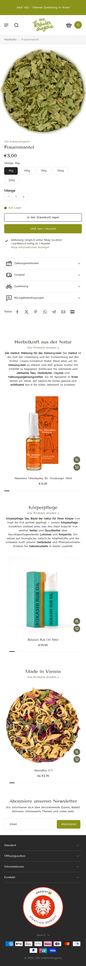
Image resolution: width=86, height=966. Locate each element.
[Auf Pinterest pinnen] (35, 311)
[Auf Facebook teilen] (17, 311)
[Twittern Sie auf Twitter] (26, 311)
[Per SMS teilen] (72, 311)
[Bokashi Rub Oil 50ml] (43, 595)
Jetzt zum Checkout (43, 228)
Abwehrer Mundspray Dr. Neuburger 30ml (43, 478)
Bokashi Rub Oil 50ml (43, 640)
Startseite (10, 39)
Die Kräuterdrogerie (17, 141)
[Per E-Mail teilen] (63, 311)
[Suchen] (16, 25)
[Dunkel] (78, 25)
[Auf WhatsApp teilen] (44, 311)
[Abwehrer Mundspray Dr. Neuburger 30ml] (43, 433)
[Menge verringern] (8, 196)
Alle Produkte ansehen (42, 347)
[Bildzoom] (43, 91)
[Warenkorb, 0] (68, 25)
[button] (6, 25)
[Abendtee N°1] (43, 726)
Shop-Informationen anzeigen (30, 247)
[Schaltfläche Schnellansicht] (76, 459)
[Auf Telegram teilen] (54, 311)
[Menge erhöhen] (23, 196)
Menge (9, 190)
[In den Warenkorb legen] (76, 467)
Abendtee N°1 (43, 770)
